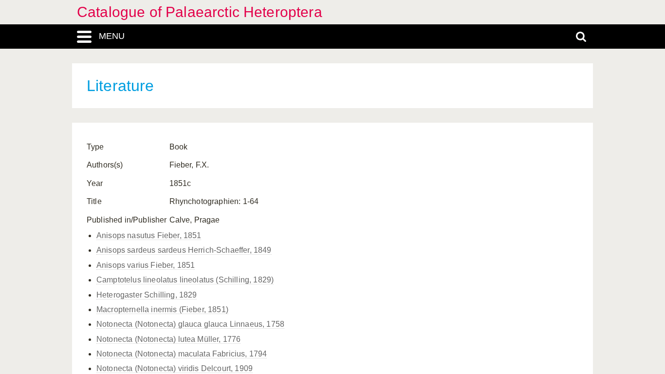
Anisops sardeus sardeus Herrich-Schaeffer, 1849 (184, 250)
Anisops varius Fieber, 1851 (145, 265)
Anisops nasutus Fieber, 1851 (148, 235)
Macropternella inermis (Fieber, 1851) (162, 309)
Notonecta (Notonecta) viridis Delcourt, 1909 (174, 368)
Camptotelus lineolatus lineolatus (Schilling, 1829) (185, 280)
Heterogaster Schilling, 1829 (146, 295)
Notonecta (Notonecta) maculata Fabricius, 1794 (181, 354)
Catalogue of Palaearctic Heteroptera (199, 12)
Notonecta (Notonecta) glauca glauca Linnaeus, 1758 (190, 324)
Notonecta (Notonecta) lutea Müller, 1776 (168, 339)
